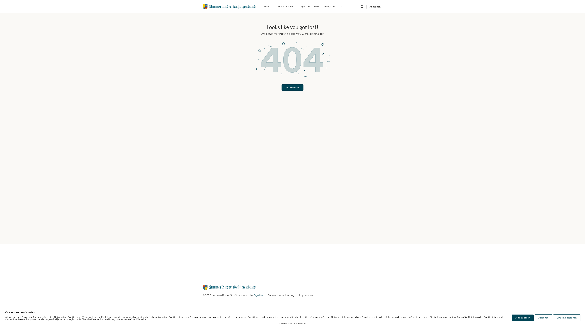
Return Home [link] (292, 87)
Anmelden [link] (375, 6)
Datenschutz (285, 323)
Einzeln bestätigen (567, 317)
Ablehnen (543, 317)
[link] (229, 6)
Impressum (300, 323)
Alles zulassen (522, 317)
